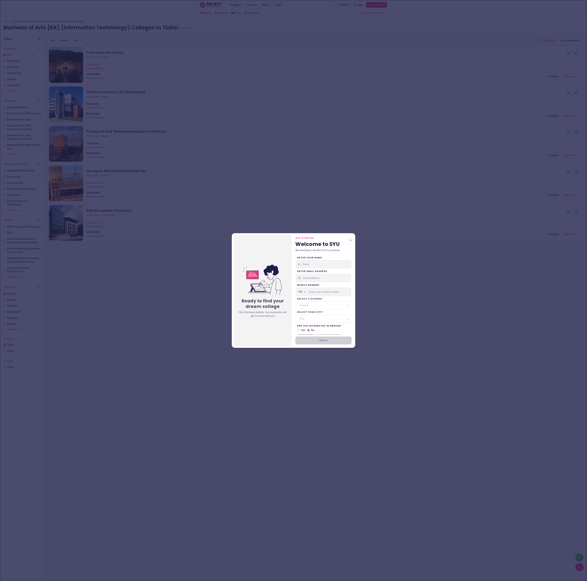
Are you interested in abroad (319, 325)
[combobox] (298, 292)
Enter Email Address (312, 271)
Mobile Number (308, 284)
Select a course (309, 298)
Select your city (309, 312)
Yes (303, 330)
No (312, 330)
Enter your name (309, 257)
